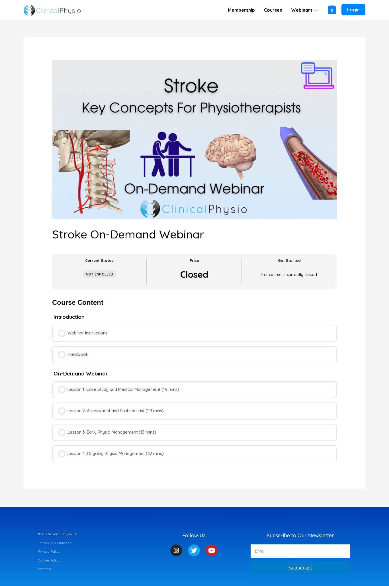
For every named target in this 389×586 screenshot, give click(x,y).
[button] (315, 10)
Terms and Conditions (54, 543)
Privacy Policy (49, 551)
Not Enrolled (99, 274)
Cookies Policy (49, 560)
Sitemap (44, 569)
